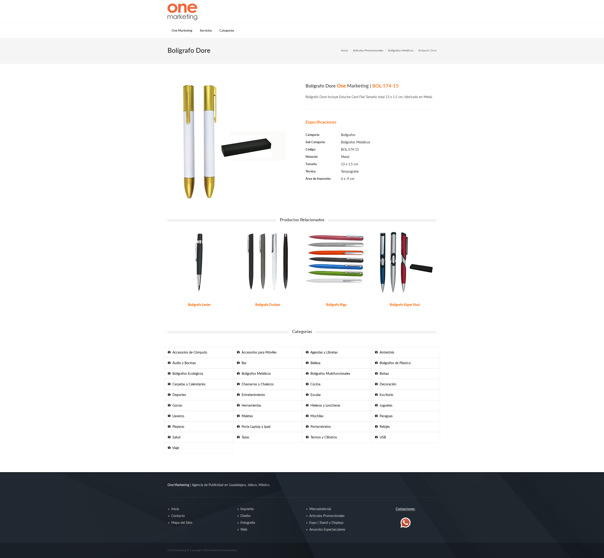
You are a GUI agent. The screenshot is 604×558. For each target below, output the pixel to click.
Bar (243, 363)
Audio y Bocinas (183, 363)
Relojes (384, 427)
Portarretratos (320, 427)
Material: (312, 156)
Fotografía (247, 523)
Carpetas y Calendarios (188, 384)
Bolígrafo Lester (199, 305)
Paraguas (385, 416)
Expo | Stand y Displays (326, 523)
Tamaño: (311, 164)
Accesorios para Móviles (258, 352)
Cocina (314, 384)
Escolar (315, 395)
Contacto (178, 516)
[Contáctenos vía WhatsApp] (405, 522)
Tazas (244, 437)
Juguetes (385, 405)
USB (382, 437)
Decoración (387, 384)
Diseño (245, 516)
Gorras (176, 405)
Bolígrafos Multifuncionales (329, 373)
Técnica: (311, 171)
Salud (175, 437)
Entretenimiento (252, 395)
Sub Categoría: (315, 142)
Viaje (175, 448)
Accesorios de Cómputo (189, 352)
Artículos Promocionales (368, 50)
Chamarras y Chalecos (257, 384)
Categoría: (313, 135)
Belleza (314, 363)
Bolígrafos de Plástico (394, 363)
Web (243, 529)
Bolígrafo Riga (336, 305)
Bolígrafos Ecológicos (187, 373)
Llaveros (177, 416)
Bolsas (383, 373)
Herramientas (250, 405)
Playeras (177, 427)
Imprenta (247, 509)
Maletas (246, 416)
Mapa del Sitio (181, 523)
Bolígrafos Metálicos (400, 50)
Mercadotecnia (320, 509)
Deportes (178, 395)
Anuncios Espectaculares (327, 529)
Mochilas (316, 416)
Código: (311, 149)
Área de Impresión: (318, 178)
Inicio (344, 50)
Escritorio (385, 395)
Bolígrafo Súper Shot (405, 305)
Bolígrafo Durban (267, 305)
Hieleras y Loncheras (324, 405)
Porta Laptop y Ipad (255, 427)
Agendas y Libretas (323, 352)
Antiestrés (386, 352)
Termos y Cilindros (323, 437)
